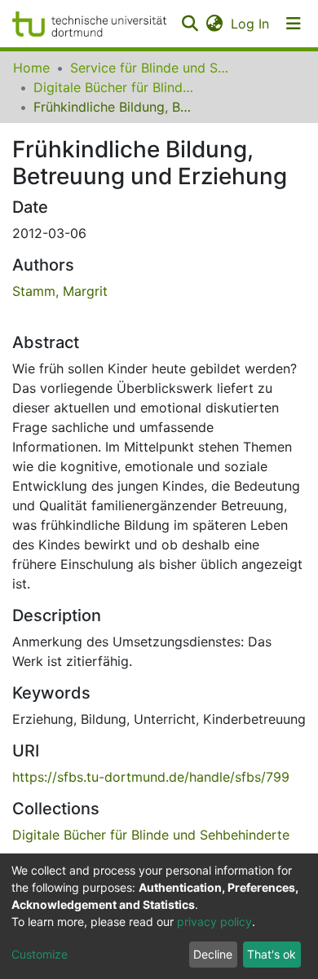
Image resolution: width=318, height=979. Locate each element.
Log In (251, 23)
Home (31, 68)
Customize (39, 954)
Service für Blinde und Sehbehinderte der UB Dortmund (151, 68)
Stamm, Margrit (60, 291)
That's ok (271, 954)
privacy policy (214, 921)
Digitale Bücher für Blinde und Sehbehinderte (115, 87)
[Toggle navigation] (293, 23)
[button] (214, 23)
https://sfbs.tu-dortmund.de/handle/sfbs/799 (150, 777)
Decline (212, 954)
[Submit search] (189, 23)
